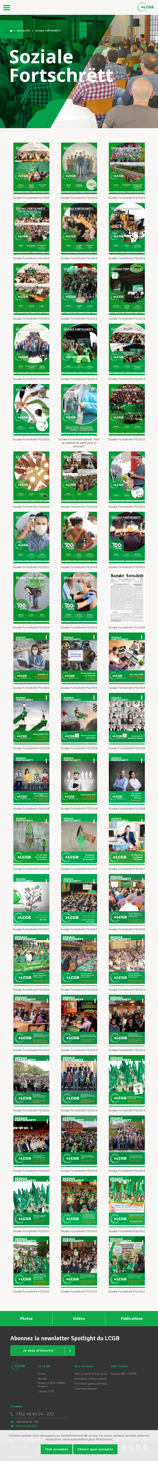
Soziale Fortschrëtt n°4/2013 (31, 1171)
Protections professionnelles (90, 1383)
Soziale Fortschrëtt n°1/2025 (79, 258)
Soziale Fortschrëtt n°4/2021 (79, 567)
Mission (42, 1378)
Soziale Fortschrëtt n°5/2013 (126, 1110)
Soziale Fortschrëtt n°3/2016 (126, 929)
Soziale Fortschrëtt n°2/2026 (31, 198)
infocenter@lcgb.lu (27, 1426)
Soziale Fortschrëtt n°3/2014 (126, 1050)
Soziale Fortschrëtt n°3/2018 (79, 808)
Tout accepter (56, 1449)
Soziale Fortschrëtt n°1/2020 (31, 688)
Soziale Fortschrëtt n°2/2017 (31, 929)
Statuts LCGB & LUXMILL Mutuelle (52, 1384)
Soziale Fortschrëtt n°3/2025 (126, 198)
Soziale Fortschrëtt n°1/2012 (126, 1291)
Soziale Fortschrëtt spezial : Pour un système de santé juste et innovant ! (79, 443)
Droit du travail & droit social (90, 1373)
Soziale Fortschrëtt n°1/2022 (31, 567)
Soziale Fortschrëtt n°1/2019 (79, 748)
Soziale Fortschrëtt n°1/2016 (79, 989)
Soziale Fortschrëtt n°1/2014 (79, 1110)
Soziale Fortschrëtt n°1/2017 (79, 929)
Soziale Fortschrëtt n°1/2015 (79, 1050)
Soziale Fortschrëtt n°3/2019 (126, 688)
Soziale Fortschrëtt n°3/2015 (126, 989)
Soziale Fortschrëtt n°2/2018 (126, 808)
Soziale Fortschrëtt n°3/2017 (126, 869)
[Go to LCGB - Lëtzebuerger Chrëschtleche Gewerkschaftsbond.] (11, 30)
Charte (41, 1373)
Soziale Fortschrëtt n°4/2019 (79, 688)
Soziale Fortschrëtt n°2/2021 (31, 627)
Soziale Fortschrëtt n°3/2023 (79, 379)
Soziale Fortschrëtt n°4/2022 (31, 506)
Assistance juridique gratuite (90, 1378)
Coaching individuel (85, 1388)
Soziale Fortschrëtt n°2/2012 (79, 1291)
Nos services (84, 1366)
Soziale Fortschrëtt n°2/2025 (31, 258)
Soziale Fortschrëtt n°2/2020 (126, 627)
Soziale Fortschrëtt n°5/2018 (126, 748)
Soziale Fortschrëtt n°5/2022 (126, 439)
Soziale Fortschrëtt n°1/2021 (79, 627)
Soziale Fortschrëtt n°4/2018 (31, 808)
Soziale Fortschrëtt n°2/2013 (126, 1171)
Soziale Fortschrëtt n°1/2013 (31, 1231)
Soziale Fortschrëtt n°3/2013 (79, 1171)
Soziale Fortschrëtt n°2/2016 (31, 989)
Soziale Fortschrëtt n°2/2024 (79, 318)
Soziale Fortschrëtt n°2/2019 (31, 748)
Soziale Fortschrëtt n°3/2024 (31, 318)
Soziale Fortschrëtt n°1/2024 (126, 318)
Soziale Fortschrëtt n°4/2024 (126, 258)
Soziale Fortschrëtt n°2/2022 (126, 506)
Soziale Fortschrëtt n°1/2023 (31, 439)
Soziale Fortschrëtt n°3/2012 (31, 1291)
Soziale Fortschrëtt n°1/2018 (31, 869)
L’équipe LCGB (46, 1391)
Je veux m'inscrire (38, 1351)
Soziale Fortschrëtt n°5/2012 (79, 1231)
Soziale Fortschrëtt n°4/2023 (31, 379)
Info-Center (119, 1366)
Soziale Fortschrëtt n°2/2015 (31, 1050)
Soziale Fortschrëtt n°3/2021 (126, 567)
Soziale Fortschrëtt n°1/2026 (79, 198)
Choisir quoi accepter (95, 1449)
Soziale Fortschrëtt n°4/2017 (79, 869)
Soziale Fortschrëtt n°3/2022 (79, 506)
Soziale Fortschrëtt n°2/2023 (126, 379)
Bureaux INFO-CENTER (123, 1373)
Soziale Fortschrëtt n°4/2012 (126, 1231)
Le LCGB (44, 1366)
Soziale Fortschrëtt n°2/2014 (31, 1110)
